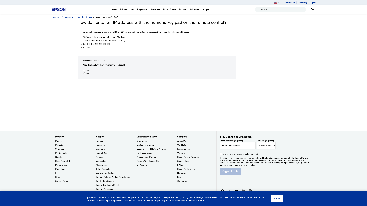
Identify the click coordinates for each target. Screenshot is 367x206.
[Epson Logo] (59, 9)
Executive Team (184, 149)
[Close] (277, 198)
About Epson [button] (288, 3)
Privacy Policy (249, 165)
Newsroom (182, 173)
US (279, 3)
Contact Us (182, 181)
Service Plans (61, 181)
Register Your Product (146, 157)
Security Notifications (105, 189)
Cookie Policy (227, 197)
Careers (181, 153)
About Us (181, 141)
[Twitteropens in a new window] (229, 190)
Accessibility (302, 3)
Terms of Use (232, 165)
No (87, 74)
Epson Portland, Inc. (186, 169)
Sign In (313, 3)
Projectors (68, 17)
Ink (56, 173)
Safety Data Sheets (105, 181)
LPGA (180, 165)
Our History (182, 145)
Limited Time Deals (145, 145)
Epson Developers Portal (107, 185)
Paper (58, 177)
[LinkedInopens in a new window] (243, 190)
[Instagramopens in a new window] (250, 190)
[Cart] (312, 9)
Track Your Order (144, 153)
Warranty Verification (105, 173)
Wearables (101, 161)
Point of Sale (61, 153)
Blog (179, 177)
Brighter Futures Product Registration (113, 177)
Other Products (103, 169)
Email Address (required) (231, 141)
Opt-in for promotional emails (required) (241, 154)
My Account (142, 165)
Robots (58, 157)
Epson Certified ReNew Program (151, 149)
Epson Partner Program (188, 157)
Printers (58, 141)
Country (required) (265, 141)
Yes (87, 71)
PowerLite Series (84, 17)
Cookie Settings (196, 197)
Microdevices (61, 165)
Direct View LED (62, 161)
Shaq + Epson (183, 161)
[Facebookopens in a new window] (222, 190)
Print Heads (60, 169)
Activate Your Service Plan (148, 161)
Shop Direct (142, 141)
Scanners (59, 149)
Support (56, 17)
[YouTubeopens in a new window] (236, 190)
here (202, 200)
